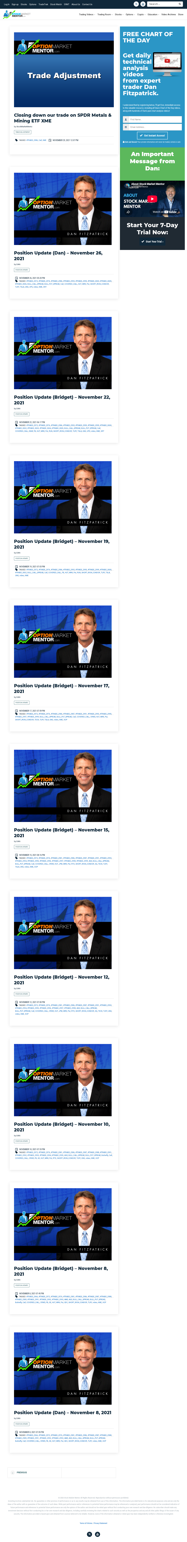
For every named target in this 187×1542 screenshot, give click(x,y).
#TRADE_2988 (93, 1152)
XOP (65, 720)
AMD (66, 1299)
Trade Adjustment (22, 132)
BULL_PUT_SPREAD (52, 284)
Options (32, 4)
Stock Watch (56, 4)
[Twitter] (136, 4)
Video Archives (168, 14)
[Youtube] (143, 4)
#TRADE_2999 (93, 425)
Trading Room (104, 14)
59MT (66, 4)
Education (152, 14)
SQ (96, 864)
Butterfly (105, 1155)
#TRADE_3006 (21, 284)
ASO (90, 861)
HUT (79, 284)
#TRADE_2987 (69, 714)
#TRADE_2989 (21, 1299)
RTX (73, 864)
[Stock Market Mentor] (17, 14)
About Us (76, 4)
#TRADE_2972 (32, 281)
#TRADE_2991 (81, 714)
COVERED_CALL (70, 284)
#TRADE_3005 (105, 281)
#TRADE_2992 (21, 1155)
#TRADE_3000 (105, 425)
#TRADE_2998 (70, 861)
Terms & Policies (86, 1523)
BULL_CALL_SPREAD (35, 284)
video (35, 287)
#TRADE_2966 (32, 1297)
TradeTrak (43, 4)
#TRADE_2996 (45, 861)
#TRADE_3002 (21, 428)
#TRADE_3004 (45, 428)
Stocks (24, 4)
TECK (37, 720)
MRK (84, 284)
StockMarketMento (24, 126)
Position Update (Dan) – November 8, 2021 (62, 1412)
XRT (45, 287)
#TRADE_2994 (21, 861)
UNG (26, 287)
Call (40, 140)
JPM (60, 864)
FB (35, 431)
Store (180, 14)
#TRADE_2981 (56, 858)
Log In (6, 4)
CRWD (92, 717)
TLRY (17, 287)
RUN (50, 431)
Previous (19, 1472)
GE (39, 1158)
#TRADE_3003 (93, 281)
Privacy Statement (100, 1523)
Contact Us (87, 4)
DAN (18, 264)
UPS (31, 287)
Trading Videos (86, 14)
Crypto (140, 14)
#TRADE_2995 (81, 281)
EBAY (31, 431)
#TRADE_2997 (21, 717)
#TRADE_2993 (69, 281)
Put (88, 284)
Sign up (15, 4)
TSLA (22, 287)
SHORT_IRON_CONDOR (99, 284)
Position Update (21, 270)
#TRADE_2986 (32, 140)
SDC (66, 1302)
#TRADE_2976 (44, 281)
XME (44, 140)
